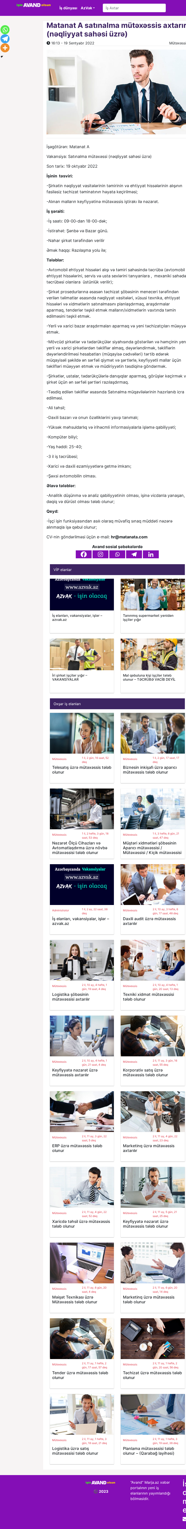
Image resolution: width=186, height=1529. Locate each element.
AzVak (86, 8)
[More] (5, 47)
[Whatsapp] (117, 554)
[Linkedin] (151, 554)
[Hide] (2, 56)
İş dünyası (68, 8)
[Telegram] (134, 554)
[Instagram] (100, 554)
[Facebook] (84, 554)
